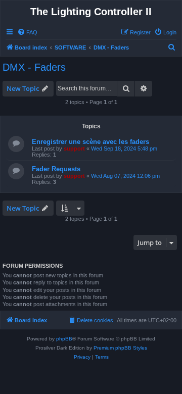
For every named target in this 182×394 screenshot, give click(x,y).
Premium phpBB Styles (120, 348)
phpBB (64, 338)
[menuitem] (27, 32)
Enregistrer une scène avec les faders (90, 141)
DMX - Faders (34, 67)
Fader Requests (56, 169)
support (74, 148)
